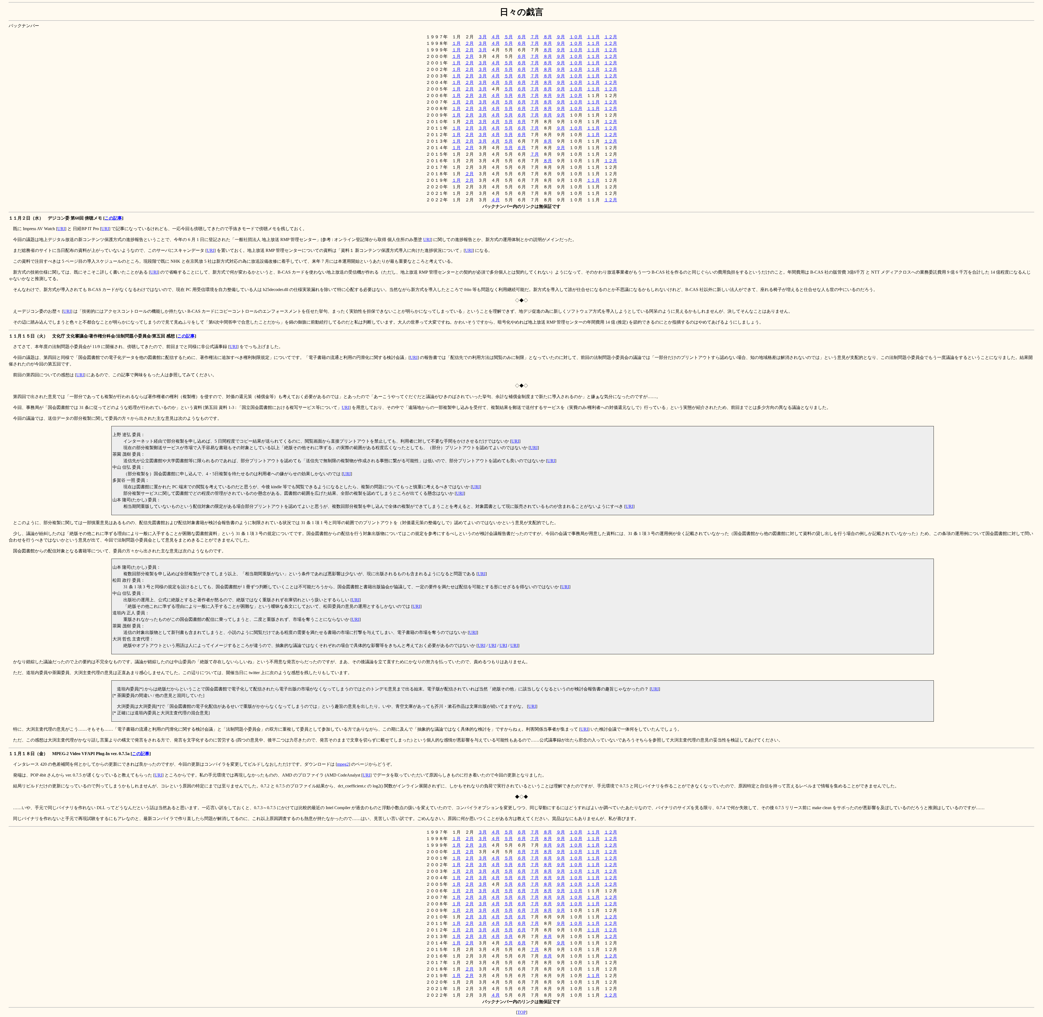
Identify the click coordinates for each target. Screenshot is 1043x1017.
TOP (521, 1012)
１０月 (575, 37)
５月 (508, 37)
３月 (482, 37)
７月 (534, 37)
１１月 (593, 37)
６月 (521, 37)
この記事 (113, 218)
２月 (469, 43)
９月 (560, 37)
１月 (456, 43)
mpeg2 (343, 764)
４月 (495, 37)
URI (61, 228)
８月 (547, 37)
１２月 (610, 37)
